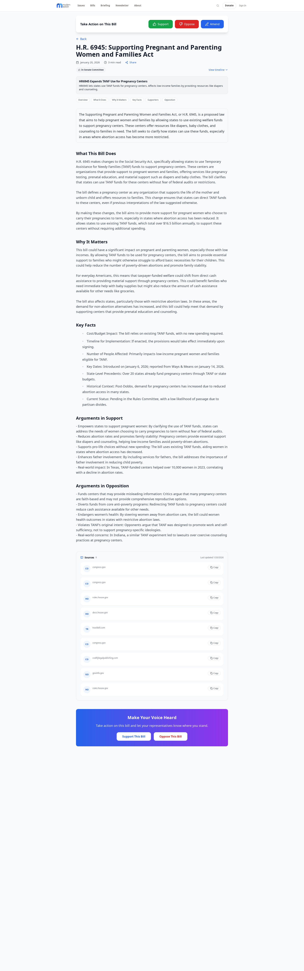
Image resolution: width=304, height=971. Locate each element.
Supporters (153, 99)
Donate (229, 5)
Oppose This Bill (170, 736)
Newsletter (122, 5)
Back (83, 39)
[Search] (218, 5)
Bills (92, 5)
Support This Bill (133, 736)
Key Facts (137, 99)
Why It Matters (119, 99)
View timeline (216, 69)
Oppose (189, 24)
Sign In (242, 5)
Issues (81, 5)
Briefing (105, 5)
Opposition (169, 99)
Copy (215, 567)
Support (163, 24)
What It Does (99, 99)
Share (132, 62)
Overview (82, 99)
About (137, 5)
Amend (215, 24)
